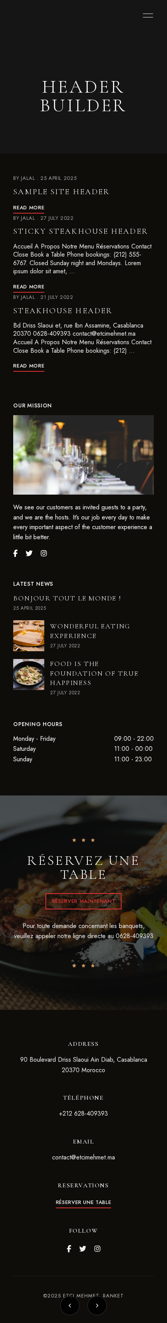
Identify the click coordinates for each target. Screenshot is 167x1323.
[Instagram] (44, 553)
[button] (83, 901)
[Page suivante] (97, 1305)
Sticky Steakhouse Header (80, 231)
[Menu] (146, 15)
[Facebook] (15, 553)
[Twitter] (29, 553)
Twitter (82, 1248)
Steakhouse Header (62, 311)
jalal (28, 178)
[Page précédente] (70, 1305)
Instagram (97, 1248)
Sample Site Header (61, 192)
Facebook (69, 1248)
